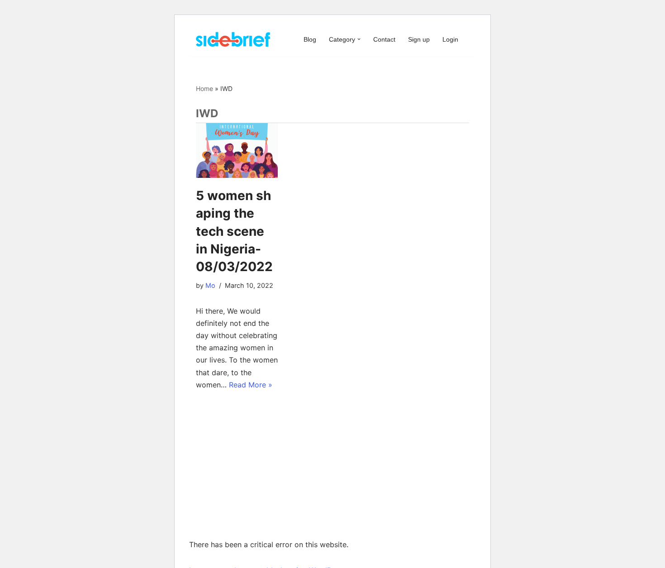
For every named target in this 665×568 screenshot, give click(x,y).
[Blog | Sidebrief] (233, 39)
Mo (210, 285)
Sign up (419, 39)
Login (450, 39)
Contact (384, 39)
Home (204, 88)
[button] (359, 39)
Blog (310, 39)
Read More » (250, 384)
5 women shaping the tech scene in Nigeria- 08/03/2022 (234, 231)
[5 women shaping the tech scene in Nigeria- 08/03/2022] (237, 150)
